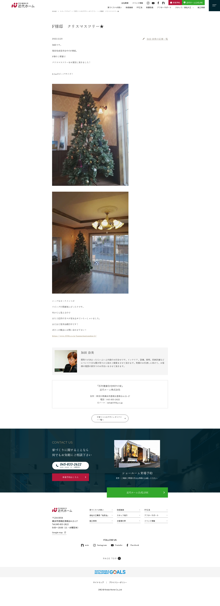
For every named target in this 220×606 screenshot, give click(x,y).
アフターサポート (164, 7)
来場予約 (176, 2)
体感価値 (129, 7)
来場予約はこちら (70, 477)
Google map (57, 532)
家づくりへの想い (115, 7)
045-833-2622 (62, 524)
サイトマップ (98, 582)
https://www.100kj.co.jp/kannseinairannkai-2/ (74, 335)
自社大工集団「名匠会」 (99, 515)
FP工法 (139, 7)
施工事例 (93, 521)
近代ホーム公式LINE (194, 2)
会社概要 (124, 3)
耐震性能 (149, 7)
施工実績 (201, 7)
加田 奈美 (157, 38)
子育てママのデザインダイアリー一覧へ (109, 418)
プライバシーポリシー (118, 582)
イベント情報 (137, 3)
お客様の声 (121, 521)
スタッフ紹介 (122, 515)
